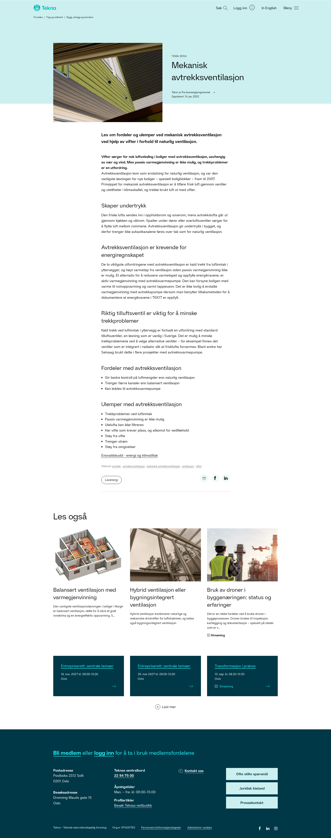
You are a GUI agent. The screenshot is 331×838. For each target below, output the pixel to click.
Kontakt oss (194, 771)
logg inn (104, 753)
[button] (221, 8)
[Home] (44, 8)
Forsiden (38, 17)
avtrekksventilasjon (134, 466)
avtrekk (116, 466)
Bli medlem (67, 753)
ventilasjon (188, 466)
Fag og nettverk (55, 17)
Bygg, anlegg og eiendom (80, 17)
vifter (199, 466)
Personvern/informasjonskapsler (161, 827)
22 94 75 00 (124, 775)
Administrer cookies (199, 827)
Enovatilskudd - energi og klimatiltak (129, 455)
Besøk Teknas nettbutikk (133, 805)
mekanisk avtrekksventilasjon (163, 466)
